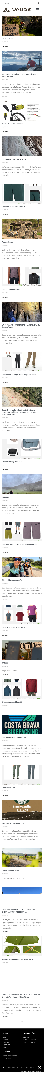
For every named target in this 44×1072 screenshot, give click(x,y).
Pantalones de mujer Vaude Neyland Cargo (19, 374)
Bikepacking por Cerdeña (12, 580)
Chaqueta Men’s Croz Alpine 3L (14, 1044)
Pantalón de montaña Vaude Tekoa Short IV (19, 544)
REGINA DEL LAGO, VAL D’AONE (14, 159)
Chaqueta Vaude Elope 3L (12, 702)
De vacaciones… (8, 39)
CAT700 (5, 663)
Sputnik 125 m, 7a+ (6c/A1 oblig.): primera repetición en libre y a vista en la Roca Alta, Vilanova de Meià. (19, 412)
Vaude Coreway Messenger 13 (13, 462)
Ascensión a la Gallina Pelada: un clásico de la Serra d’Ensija (20, 75)
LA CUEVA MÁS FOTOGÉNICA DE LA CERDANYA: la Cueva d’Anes (21, 326)
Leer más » (5, 46)
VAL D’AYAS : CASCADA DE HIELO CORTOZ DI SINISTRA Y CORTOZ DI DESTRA (19, 911)
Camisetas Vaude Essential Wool (15, 627)
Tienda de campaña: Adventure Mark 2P (17, 959)
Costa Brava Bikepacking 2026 (14, 737)
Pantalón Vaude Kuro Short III (13, 206)
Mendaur (5, 497)
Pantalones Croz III (9, 788)
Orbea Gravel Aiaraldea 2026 (13, 823)
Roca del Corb (7, 242)
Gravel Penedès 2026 (10, 870)
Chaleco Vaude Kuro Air (11, 289)
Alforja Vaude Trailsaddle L (12, 124)
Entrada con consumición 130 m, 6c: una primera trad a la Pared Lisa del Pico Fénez (21, 996)
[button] (37, 9)
